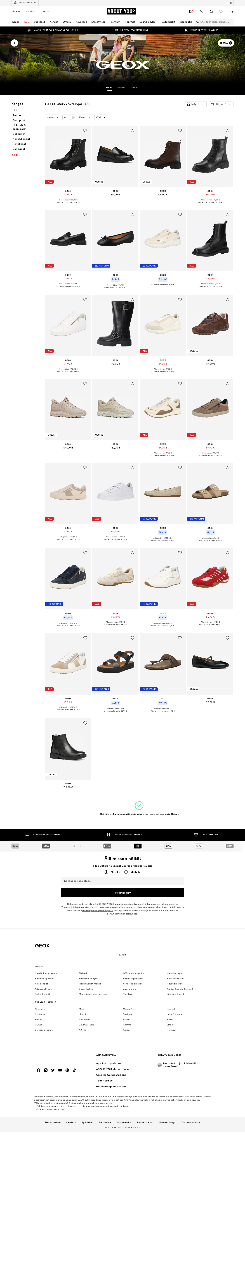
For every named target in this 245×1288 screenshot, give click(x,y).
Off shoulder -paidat (134, 973)
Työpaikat (87, 1122)
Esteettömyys (167, 1122)
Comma (127, 1024)
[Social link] (38, 1070)
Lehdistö (71, 1122)
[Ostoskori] (231, 11)
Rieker (38, 1019)
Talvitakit (128, 994)
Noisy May (84, 1019)
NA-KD (82, 1030)
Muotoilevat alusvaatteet (93, 994)
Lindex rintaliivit (175, 994)
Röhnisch (171, 1030)
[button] (196, 104)
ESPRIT (171, 1019)
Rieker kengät (42, 994)
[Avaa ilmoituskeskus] (211, 11)
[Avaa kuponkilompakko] (191, 11)
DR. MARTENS (86, 1024)
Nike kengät (41, 984)
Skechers (40, 1009)
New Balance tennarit (47, 973)
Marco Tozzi (129, 1009)
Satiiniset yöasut (44, 978)
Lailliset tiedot (145, 1122)
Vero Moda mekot (133, 984)
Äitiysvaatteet (43, 989)
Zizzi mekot (129, 989)
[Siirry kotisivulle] (54, 1057)
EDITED (127, 1019)
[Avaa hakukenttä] (197, 21)
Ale (66, 117)
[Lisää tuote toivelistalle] (85, 130)
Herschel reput (175, 973)
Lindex (170, 1024)
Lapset (46, 11)
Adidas (127, 1030)
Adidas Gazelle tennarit (180, 989)
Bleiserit (83, 973)
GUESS (39, 1024)
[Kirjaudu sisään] (201, 11)
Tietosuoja (105, 1122)
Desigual (127, 1014)
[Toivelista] (221, 11)
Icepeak (171, 1009)
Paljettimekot (175, 984)
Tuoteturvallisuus (190, 1122)
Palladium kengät (88, 978)
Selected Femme (44, 1030)
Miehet (31, 11)
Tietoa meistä (53, 1122)
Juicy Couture (174, 1014)
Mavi (81, 1009)
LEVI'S (82, 1014)
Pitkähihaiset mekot (90, 984)
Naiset (16, 11)
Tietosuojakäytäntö (72, 907)
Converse (40, 1014)
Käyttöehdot (124, 1122)
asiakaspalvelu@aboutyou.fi (97, 910)
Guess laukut (86, 989)
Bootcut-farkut (175, 978)
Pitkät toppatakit (133, 978)
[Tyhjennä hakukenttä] (231, 21)
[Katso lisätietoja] (68, 204)
